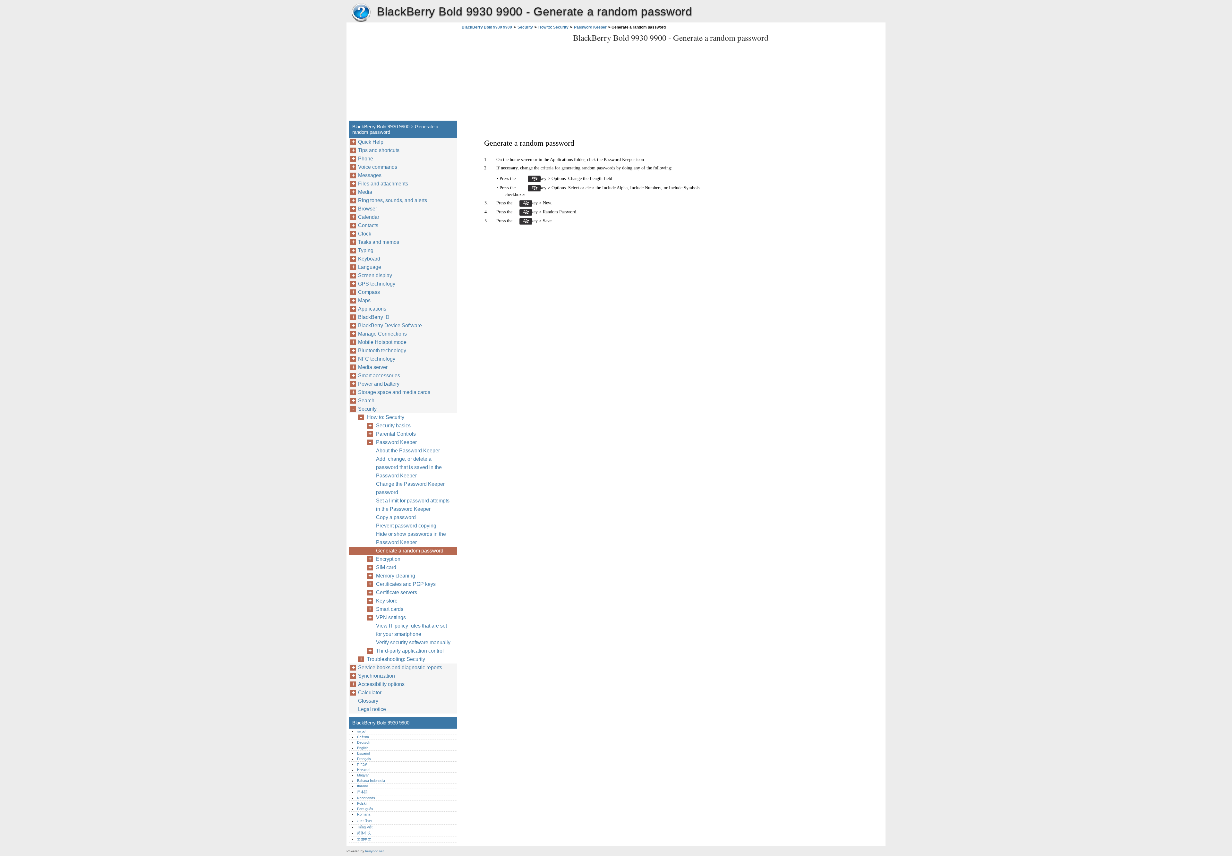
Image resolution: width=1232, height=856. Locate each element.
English (362, 748)
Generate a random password (409, 550)
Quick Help (370, 142)
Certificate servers (396, 592)
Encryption (388, 559)
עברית (362, 764)
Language (369, 267)
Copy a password (396, 517)
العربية (361, 731)
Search (366, 400)
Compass (369, 292)
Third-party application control (410, 651)
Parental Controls (396, 434)
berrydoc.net (374, 851)
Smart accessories (379, 375)
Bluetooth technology (382, 350)
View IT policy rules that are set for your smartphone (411, 630)
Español (363, 753)
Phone (365, 158)
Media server (373, 367)
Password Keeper (590, 27)
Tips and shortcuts (378, 150)
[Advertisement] (514, 77)
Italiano (362, 786)
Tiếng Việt (364, 827)
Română (363, 814)
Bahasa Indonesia (371, 781)
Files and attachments (383, 183)
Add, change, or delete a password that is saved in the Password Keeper (409, 467)
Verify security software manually (413, 642)
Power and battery (378, 384)
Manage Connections (382, 334)
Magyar (363, 775)
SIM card (386, 567)
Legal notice (372, 709)
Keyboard (369, 258)
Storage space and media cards (394, 392)
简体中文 (364, 833)
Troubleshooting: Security (396, 659)
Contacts (368, 225)
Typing (365, 250)
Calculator (369, 692)
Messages (369, 175)
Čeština (363, 737)
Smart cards (389, 609)
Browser (367, 208)
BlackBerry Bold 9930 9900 (361, 12)
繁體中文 (364, 839)
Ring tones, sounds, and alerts (392, 200)
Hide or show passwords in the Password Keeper (411, 538)
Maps (364, 300)
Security (525, 27)
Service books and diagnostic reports (400, 667)
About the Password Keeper (408, 450)
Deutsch (363, 742)
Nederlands (366, 798)
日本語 (362, 792)
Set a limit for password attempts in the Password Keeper (412, 505)
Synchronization (376, 676)
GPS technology (376, 284)
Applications (372, 309)
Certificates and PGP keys (406, 584)
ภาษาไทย (364, 821)
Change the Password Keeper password (410, 488)
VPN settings (391, 617)
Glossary (368, 701)
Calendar (368, 217)
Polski (361, 803)
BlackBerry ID (373, 317)
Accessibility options (381, 684)
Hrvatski (363, 770)
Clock (364, 233)
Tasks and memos (378, 242)
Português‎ (365, 809)
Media (365, 192)
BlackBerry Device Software (390, 325)
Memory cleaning (395, 575)
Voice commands (377, 167)
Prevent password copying (406, 525)
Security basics (393, 425)
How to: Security (553, 27)
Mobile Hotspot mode (382, 342)
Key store (387, 600)
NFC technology (376, 359)
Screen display (375, 275)
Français (364, 759)
